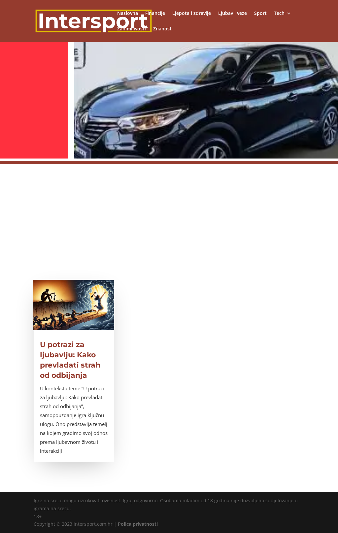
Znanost (162, 29)
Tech (279, 13)
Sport (260, 13)
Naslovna (127, 13)
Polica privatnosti (138, 524)
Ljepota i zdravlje (191, 13)
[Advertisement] (169, 210)
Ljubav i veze (232, 13)
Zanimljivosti (131, 29)
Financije (155, 13)
